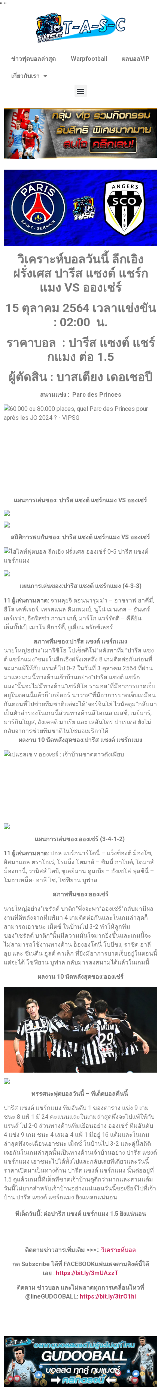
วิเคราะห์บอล (118, 1249)
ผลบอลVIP (135, 58)
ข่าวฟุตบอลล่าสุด (33, 58)
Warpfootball (89, 58)
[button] (81, 91)
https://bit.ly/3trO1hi (108, 1296)
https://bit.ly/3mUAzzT (87, 1273)
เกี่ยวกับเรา (25, 75)
